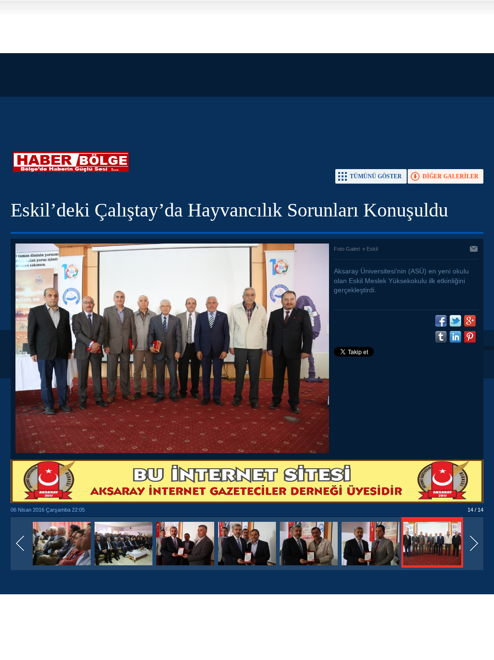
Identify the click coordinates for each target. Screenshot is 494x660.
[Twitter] (455, 321)
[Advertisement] (247, 67)
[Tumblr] (441, 337)
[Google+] (470, 321)
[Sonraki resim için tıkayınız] (172, 451)
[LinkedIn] (455, 337)
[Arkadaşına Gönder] (474, 249)
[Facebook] (441, 321)
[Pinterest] (470, 337)
